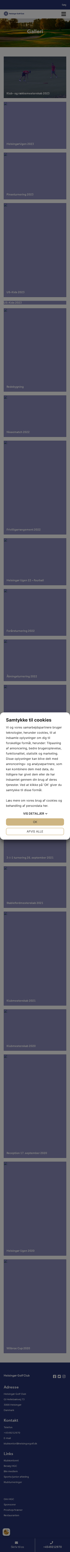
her (45, 806)
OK (35, 822)
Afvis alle (35, 831)
